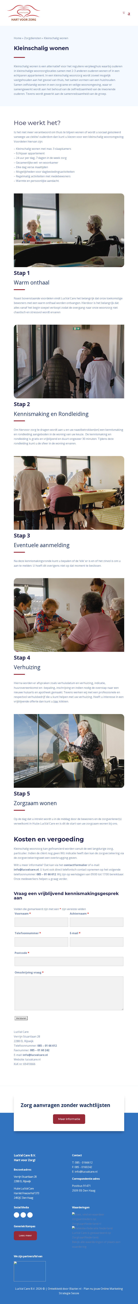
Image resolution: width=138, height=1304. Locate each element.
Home (17, 38)
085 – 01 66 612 (47, 1045)
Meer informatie (69, 1119)
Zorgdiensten (32, 38)
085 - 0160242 (83, 1167)
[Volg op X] (23, 1215)
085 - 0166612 (84, 1162)
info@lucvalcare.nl (35, 1055)
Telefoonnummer (28, 933)
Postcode (22, 953)
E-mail (75, 933)
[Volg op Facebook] (16, 1215)
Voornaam (23, 913)
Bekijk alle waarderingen (87, 1242)
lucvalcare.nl (33, 1059)
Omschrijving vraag (29, 972)
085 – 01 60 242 (39, 1050)
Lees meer (25, 1235)
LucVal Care (79, 1233)
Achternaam (79, 913)
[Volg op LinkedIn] (30, 1215)
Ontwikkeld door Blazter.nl (64, 1289)
